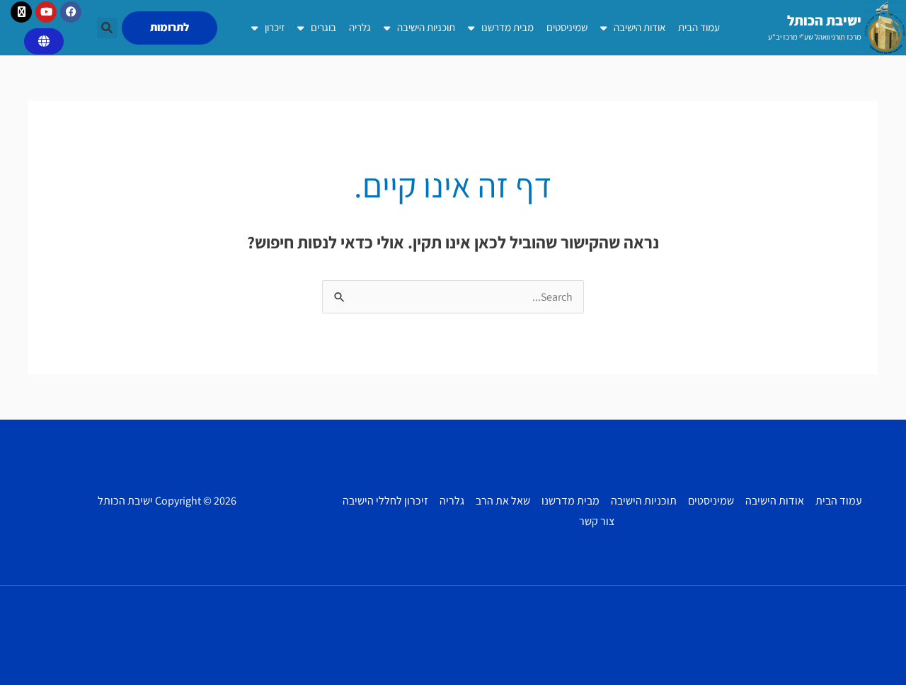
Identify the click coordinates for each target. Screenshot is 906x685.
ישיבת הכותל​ (824, 20)
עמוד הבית (699, 27)
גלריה (360, 27)
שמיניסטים (566, 27)
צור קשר (596, 521)
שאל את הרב (503, 500)
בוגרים (323, 27)
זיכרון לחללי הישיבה (385, 500)
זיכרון (275, 27)
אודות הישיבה (639, 27)
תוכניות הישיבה (426, 27)
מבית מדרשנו (507, 27)
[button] (107, 28)
